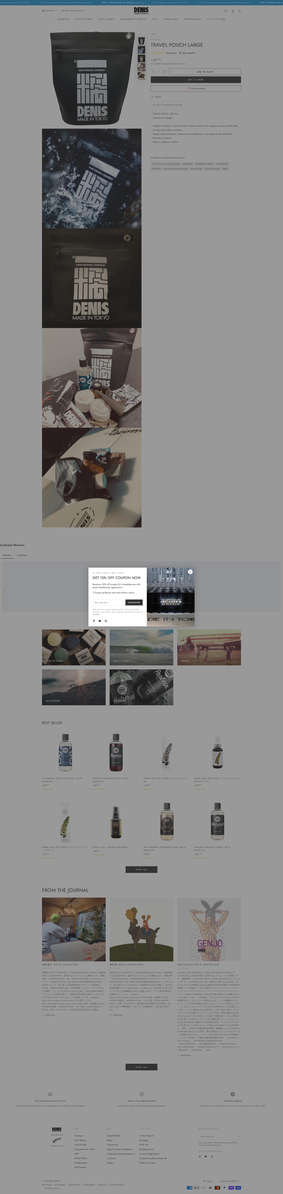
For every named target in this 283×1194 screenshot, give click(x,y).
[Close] (190, 572)
